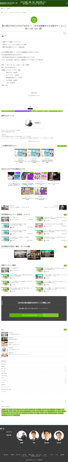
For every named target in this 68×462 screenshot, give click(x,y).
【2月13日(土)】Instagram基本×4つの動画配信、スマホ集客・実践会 (27, 184)
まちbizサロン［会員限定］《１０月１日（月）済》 (19, 207)
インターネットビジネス (53, 111)
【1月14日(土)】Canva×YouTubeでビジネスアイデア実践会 (34, 161)
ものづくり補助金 (32, 409)
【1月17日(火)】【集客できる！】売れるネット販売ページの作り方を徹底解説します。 (55, 269)
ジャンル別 (3, 380)
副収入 (17, 413)
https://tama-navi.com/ (35, 141)
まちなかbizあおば (15, 219)
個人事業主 (44, 409)
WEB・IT (3, 378)
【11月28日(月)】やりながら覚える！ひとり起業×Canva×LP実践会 (19, 238)
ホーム (4, 8)
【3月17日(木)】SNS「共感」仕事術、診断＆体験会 (40, 199)
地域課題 (12, 413)
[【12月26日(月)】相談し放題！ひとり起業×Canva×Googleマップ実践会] (47, 155)
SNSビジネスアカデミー (10, 111)
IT (8, 415)
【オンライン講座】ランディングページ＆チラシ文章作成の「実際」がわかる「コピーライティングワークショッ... (14, 185)
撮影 (35, 413)
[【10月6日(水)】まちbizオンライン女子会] (40, 179)
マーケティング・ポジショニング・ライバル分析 (23, 111)
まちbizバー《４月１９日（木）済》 (54, 184)
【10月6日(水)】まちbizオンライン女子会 (41, 184)
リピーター (41, 411)
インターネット (4, 415)
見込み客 (10, 411)
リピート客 (64, 411)
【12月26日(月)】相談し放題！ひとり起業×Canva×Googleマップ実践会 (47, 161)
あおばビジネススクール (9, 3)
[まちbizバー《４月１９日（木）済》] (54, 179)
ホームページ (51, 149)
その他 (2, 382)
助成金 (63, 409)
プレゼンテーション (27, 411)
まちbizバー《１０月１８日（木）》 (51, 207)
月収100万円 (30, 413)
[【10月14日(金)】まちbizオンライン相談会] (27, 194)
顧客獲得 (33, 411)
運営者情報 (3, 384)
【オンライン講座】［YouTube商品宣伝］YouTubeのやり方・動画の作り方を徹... (21, 282)
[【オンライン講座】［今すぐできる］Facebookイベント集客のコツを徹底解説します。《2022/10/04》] (39, 283)
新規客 (37, 411)
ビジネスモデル (24, 413)
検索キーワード (60, 413)
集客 (23, 409)
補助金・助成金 (4, 373)
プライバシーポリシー (5, 387)
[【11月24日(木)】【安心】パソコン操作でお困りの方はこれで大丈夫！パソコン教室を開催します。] (39, 239)
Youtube (10, 409)
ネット (38, 413)
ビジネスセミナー (16, 415)
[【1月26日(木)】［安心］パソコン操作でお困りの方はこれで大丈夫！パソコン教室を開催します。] (39, 219)
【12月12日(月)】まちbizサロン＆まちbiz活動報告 (53, 224)
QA (56, 411)
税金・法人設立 (4, 375)
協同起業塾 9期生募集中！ (13, 339)
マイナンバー (52, 409)
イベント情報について (14, 217)
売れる (46, 413)
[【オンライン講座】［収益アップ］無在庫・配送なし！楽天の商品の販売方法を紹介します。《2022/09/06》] (5, 290)
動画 (7, 409)
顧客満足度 (4, 413)
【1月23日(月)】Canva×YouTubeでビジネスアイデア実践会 (21, 161)
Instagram (31, 172)
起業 (45, 411)
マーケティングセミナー (52, 413)
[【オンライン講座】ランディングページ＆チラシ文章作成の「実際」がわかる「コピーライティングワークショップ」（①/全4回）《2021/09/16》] (14, 179)
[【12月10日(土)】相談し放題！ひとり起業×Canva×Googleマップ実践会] (5, 232)
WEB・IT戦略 (46, 111)
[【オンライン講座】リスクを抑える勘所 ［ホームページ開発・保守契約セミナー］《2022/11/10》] (39, 276)
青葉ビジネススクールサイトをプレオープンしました (18, 354)
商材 (11, 415)
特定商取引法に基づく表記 (6, 389)
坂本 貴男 (47, 220)
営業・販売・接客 (40, 111)
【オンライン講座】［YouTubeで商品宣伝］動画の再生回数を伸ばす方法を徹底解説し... (55, 231)
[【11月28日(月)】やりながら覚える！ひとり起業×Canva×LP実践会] (5, 239)
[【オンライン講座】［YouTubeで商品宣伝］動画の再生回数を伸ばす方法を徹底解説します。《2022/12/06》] (39, 232)
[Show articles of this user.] (17, 123)
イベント (3, 111)
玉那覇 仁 (5, 35)
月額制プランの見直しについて (14, 344)
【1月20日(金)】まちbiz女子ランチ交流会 (34, 258)
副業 (20, 413)
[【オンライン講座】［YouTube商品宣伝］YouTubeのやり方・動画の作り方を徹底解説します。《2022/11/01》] (5, 283)
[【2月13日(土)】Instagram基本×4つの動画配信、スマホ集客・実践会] (27, 179)
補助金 (14, 409)
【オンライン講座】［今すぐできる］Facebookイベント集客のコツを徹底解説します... (55, 282)
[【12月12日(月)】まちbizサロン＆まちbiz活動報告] (39, 225)
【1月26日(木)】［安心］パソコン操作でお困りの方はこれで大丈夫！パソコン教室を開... (55, 218)
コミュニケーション (50, 411)
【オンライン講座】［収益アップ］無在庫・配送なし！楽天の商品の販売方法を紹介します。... (21, 288)
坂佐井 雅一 (46, 251)
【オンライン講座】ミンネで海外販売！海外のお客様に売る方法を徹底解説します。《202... (55, 288)
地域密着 (26, 409)
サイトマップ (45, 308)
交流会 (46, 172)
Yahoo (15, 411)
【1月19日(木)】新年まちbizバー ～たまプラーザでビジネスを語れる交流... (47, 255)
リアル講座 (60, 111)
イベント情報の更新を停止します (14, 334)
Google (59, 411)
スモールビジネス (5, 411)
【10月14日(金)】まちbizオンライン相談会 (27, 199)
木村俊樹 (47, 278)
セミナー (3, 409)
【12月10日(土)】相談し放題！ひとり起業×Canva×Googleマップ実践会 (18, 231)
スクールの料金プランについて (14, 349)
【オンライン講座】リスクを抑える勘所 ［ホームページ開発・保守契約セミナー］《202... (55, 275)
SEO (48, 409)
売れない (41, 413)
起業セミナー (38, 409)
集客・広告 (34, 111)
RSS (9, 8)
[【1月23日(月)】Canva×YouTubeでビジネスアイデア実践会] (20, 155)
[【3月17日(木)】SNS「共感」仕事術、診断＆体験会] (40, 194)
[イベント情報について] (5, 219)
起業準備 (3, 366)
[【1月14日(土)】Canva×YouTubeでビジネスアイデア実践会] (34, 155)
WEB (18, 411)
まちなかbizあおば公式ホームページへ (34, 315)
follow (21, 411)
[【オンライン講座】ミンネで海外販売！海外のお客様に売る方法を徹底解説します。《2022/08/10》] (39, 290)
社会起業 (8, 413)
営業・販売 (3, 371)
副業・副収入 (3, 364)
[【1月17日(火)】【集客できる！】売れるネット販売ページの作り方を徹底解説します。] (39, 270)
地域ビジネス (58, 409)
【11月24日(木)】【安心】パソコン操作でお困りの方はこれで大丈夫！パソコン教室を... (55, 238)
